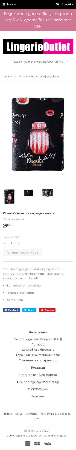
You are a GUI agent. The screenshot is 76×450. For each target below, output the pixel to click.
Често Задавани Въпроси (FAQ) (38, 339)
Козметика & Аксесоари (55, 413)
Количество (11, 237)
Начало (7, 76)
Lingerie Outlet (41, 431)
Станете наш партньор (38, 360)
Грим (37, 418)
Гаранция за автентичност (38, 355)
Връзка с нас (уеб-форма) (38, 375)
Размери (38, 344)
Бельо (19, 413)
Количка (66, 4)
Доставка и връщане (38, 349)
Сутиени (31, 413)
